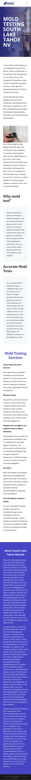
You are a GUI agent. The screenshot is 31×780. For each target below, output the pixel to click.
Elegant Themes (15, 776)
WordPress (15, 778)
